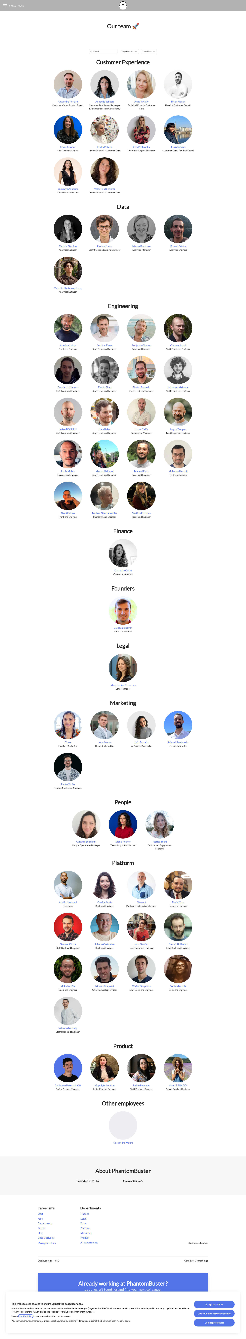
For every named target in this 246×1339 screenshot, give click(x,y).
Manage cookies (47, 1243)
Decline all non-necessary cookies (214, 1313)
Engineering (123, 306)
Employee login (45, 1260)
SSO (57, 1260)
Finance (123, 531)
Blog (40, 1233)
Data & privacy (46, 1237)
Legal (123, 645)
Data (123, 206)
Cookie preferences (214, 1322)
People (123, 802)
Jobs (40, 1218)
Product (123, 1046)
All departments (89, 1242)
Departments (45, 1223)
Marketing (123, 702)
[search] (104, 51)
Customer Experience (123, 62)
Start (40, 1213)
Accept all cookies (214, 1304)
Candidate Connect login (196, 1260)
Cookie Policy (26, 1316)
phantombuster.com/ (198, 1242)
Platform (123, 862)
